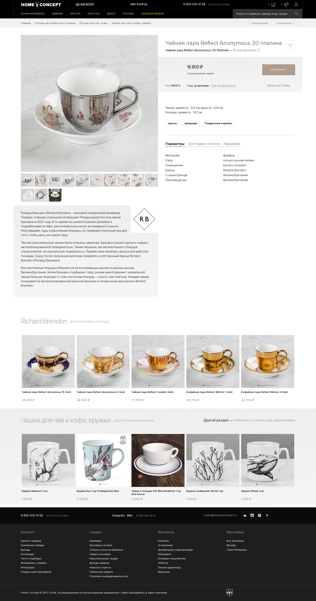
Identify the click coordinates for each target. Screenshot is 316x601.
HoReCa (163, 562)
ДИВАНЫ (57, 13)
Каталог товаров (31, 540)
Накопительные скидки (103, 558)
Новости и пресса (100, 567)
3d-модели (164, 554)
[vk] (245, 515)
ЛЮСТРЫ (93, 13)
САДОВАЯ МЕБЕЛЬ (152, 13)
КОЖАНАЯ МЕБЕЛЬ (33, 13)
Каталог (27, 532)
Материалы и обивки (33, 562)
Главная (26, 23)
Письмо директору (169, 567)
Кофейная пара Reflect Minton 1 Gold (209, 392)
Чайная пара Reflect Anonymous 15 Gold (46, 392)
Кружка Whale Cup (252, 491)
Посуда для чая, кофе (93, 23)
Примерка (95, 540)
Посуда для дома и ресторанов (55, 23)
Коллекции (27, 554)
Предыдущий (259, 23)
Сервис (95, 532)
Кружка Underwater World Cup (204, 491)
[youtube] (252, 515)
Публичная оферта (101, 571)
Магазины (138, 4)
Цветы (172, 123)
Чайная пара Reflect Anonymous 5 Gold (101, 392)
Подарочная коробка (218, 123)
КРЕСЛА (75, 13)
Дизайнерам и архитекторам (175, 549)
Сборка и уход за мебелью (106, 549)
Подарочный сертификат (36, 571)
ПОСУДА (128, 13)
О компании (165, 545)
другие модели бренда (89, 321)
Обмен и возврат (100, 554)
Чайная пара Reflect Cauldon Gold (152, 392)
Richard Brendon (244, 50)
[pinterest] (259, 515)
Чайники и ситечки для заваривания (264, 420)
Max (130, 515)
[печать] (258, 49)
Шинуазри (191, 123)
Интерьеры (28, 567)
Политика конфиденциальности (108, 576)
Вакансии (164, 571)
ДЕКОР (111, 13)
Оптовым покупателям (171, 558)
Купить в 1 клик (278, 85)
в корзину (278, 69)
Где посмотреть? (223, 86)
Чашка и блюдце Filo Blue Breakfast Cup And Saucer (156, 493)
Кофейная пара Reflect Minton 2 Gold (264, 392)
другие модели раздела (134, 420)
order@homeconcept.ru (220, 515)
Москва (231, 545)
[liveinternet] (266, 515)
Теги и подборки (31, 558)
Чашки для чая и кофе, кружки (131, 23)
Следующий (284, 23)
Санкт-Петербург (237, 549)
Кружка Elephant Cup (34, 491)
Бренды (25, 549)
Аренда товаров (99, 562)
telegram (118, 515)
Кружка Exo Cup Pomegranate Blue (98, 491)
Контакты (166, 532)
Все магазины (235, 540)
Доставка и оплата (100, 545)
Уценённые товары (32, 545)
